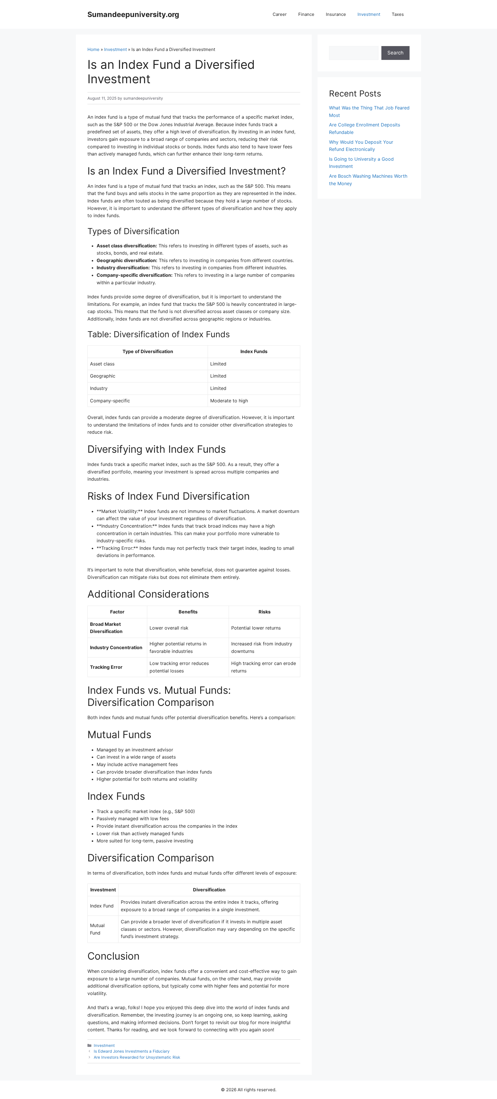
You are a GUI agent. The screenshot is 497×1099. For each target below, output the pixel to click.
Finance (306, 14)
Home (93, 49)
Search (395, 53)
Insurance (336, 14)
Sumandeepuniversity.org (133, 14)
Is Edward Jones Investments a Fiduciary (132, 1051)
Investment (369, 14)
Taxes (398, 14)
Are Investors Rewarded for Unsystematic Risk (137, 1057)
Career (280, 14)
